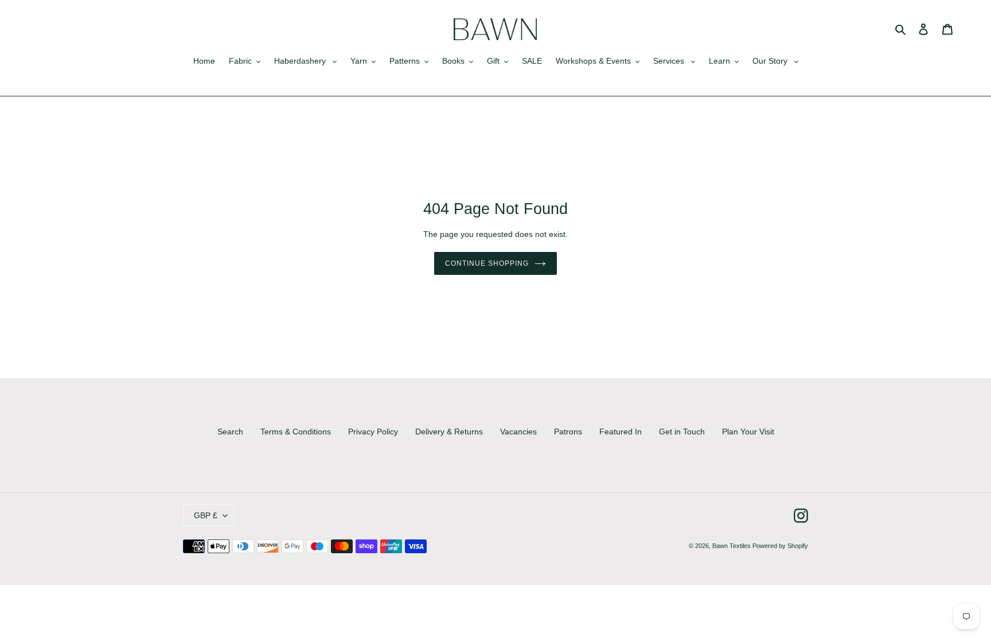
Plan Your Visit (748, 431)
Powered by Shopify (780, 545)
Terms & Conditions (295, 431)
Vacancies (518, 431)
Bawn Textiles (732, 545)
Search (230, 431)
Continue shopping (486, 263)
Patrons (568, 431)
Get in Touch (682, 431)
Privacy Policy (373, 431)
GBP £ (205, 515)
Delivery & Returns (449, 431)
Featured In (620, 431)
